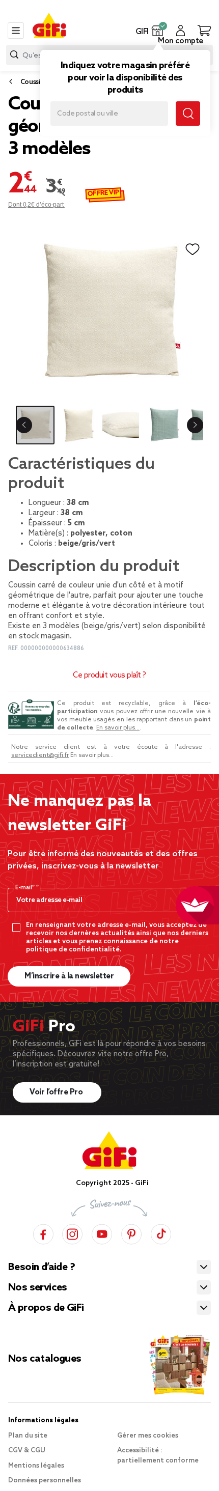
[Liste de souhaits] (192, 249)
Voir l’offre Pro (57, 1092)
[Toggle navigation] (16, 30)
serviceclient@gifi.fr (40, 755)
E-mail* (25, 887)
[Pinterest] (131, 1232)
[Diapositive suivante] (195, 425)
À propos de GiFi (46, 1308)
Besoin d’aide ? (41, 1267)
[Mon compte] (180, 30)
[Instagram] (72, 1232)
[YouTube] (102, 1232)
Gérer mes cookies (147, 1436)
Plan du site (27, 1436)
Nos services (37, 1288)
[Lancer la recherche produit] (14, 54)
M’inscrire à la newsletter (69, 976)
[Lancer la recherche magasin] (188, 113)
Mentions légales (36, 1466)
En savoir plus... (118, 728)
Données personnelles (44, 1480)
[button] (157, 30)
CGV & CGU (26, 1450)
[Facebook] (43, 1232)
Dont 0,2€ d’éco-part (36, 204)
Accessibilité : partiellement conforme (158, 1456)
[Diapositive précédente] (24, 425)
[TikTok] (161, 1232)
